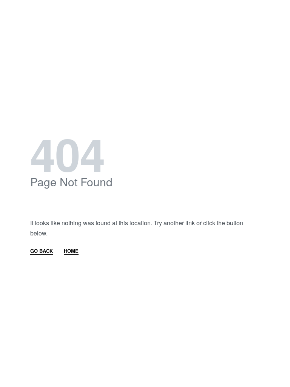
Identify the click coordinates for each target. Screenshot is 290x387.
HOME (71, 251)
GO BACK (41, 251)
